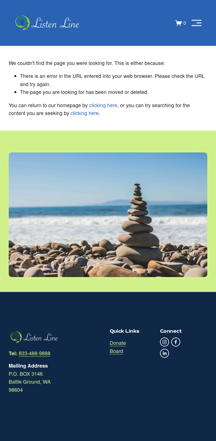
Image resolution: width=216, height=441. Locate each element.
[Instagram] (164, 342)
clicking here (103, 105)
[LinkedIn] (164, 353)
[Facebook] (175, 342)
